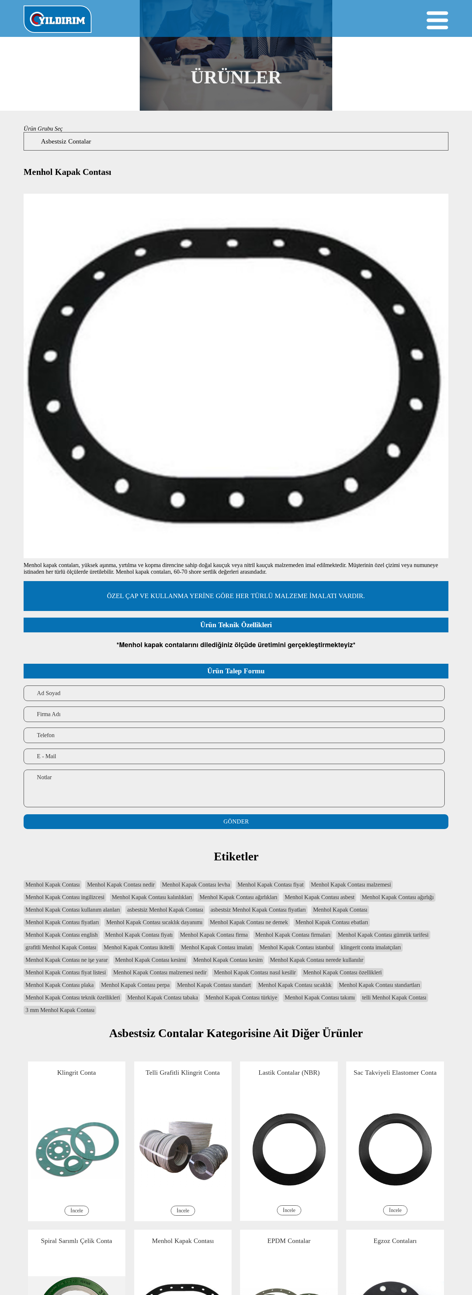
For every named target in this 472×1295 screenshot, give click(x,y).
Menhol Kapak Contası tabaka (162, 997)
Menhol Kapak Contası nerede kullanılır (316, 960)
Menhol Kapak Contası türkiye (241, 997)
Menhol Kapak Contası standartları (379, 985)
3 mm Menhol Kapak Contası (59, 1010)
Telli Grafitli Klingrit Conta (342, 1072)
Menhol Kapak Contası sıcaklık (295, 985)
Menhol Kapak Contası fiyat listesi (65, 972)
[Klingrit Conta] (130, 1288)
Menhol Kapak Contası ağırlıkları (238, 897)
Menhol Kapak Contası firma (214, 935)
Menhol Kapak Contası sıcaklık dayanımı (154, 922)
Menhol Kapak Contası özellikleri (342, 972)
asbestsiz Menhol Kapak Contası (165, 909)
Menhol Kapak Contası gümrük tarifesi (383, 935)
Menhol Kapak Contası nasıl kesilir (255, 972)
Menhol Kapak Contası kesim (228, 960)
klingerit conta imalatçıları (371, 947)
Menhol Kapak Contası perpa (135, 985)
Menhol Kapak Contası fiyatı (139, 935)
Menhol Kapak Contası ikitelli (139, 947)
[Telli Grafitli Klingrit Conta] (342, 1288)
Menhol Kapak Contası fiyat (270, 884)
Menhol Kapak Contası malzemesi (351, 884)
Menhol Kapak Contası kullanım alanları (72, 909)
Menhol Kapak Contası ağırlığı (398, 897)
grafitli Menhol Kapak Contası (60, 947)
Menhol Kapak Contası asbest (319, 897)
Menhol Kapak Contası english (61, 935)
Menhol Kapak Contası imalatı (216, 947)
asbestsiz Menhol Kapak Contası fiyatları (258, 909)
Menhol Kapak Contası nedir (121, 884)
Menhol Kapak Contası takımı (320, 997)
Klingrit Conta (129, 1072)
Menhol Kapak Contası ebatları (331, 922)
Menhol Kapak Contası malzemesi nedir (159, 972)
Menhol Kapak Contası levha (196, 884)
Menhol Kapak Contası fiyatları (62, 922)
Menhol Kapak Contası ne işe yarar (66, 960)
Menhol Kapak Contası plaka (59, 985)
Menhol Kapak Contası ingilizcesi (64, 897)
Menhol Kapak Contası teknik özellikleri (72, 997)
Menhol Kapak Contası (52, 884)
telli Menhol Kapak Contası (394, 997)
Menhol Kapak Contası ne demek (249, 922)
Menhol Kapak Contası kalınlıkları (152, 897)
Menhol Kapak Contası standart (214, 985)
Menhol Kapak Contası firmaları (292, 935)
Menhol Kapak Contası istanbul (296, 947)
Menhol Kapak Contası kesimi (150, 960)
